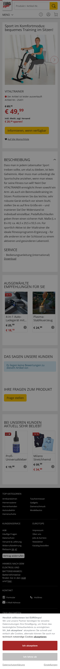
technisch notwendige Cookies (18, 636)
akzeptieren (40, 636)
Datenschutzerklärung (14, 664)
